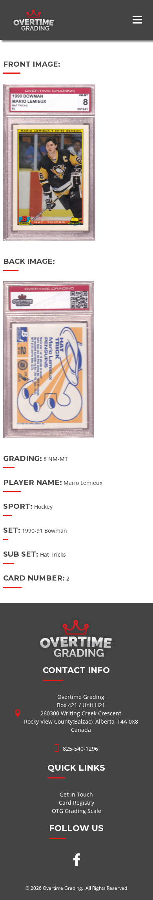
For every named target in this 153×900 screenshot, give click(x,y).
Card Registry (76, 802)
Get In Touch (76, 794)
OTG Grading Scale (76, 811)
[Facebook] (76, 860)
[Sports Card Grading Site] (34, 12)
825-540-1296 (80, 748)
